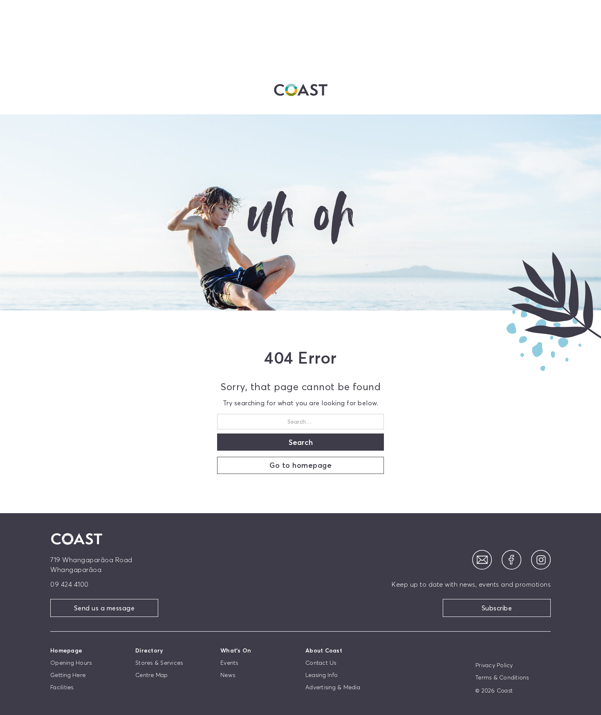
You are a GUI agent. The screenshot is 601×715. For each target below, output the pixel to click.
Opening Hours (71, 662)
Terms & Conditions (502, 677)
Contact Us (320, 662)
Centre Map (151, 675)
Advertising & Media (332, 687)
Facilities (62, 687)
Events (229, 662)
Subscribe (497, 608)
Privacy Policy (494, 665)
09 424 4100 (69, 584)
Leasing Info (321, 675)
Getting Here (67, 675)
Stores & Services (159, 662)
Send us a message (104, 608)
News (227, 675)
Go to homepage (300, 465)
